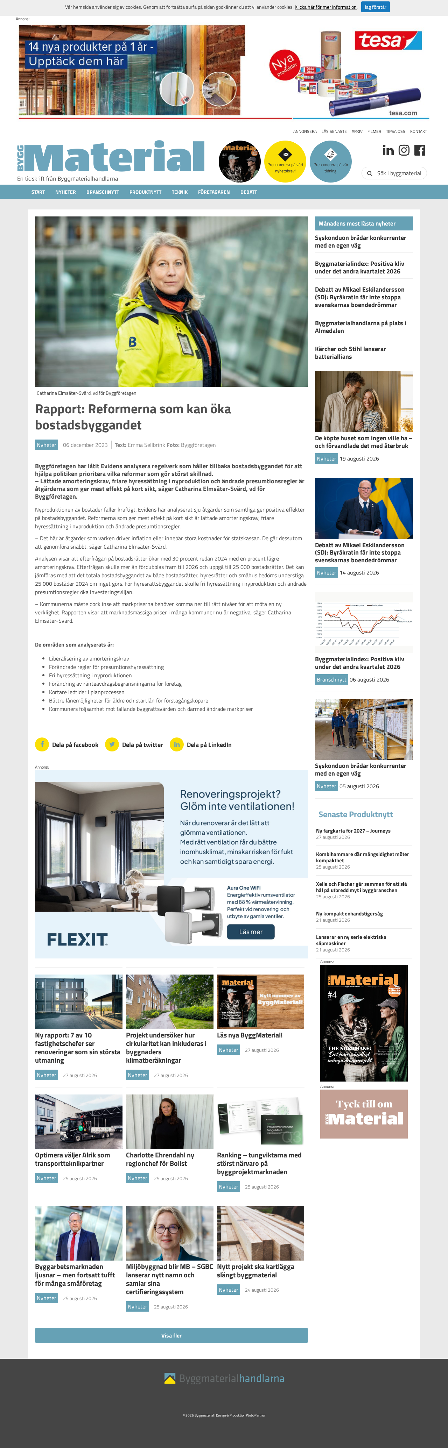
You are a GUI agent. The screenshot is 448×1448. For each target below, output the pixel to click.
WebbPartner (255, 1415)
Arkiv (357, 131)
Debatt (248, 191)
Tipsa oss (395, 131)
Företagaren (214, 191)
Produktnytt (145, 191)
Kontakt (418, 131)
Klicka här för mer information (326, 6)
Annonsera (305, 131)
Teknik (180, 191)
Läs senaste (334, 131)
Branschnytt (102, 191)
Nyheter (65, 191)
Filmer (374, 131)
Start (38, 191)
